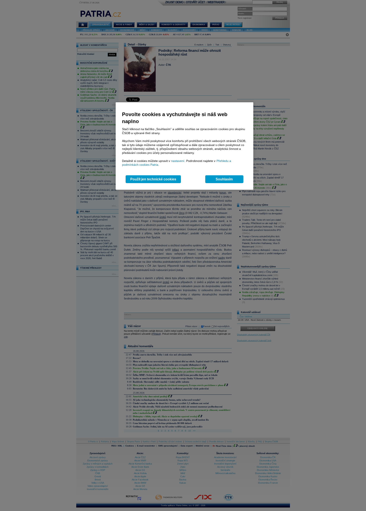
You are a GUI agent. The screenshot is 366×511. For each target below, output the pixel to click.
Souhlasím (224, 179)
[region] (184, 146)
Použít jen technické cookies (153, 179)
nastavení (177, 161)
